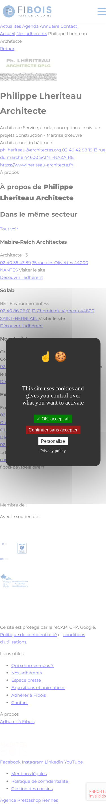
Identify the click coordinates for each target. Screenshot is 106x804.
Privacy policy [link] (53, 450)
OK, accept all (55, 418)
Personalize (53, 441)
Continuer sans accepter (53, 429)
